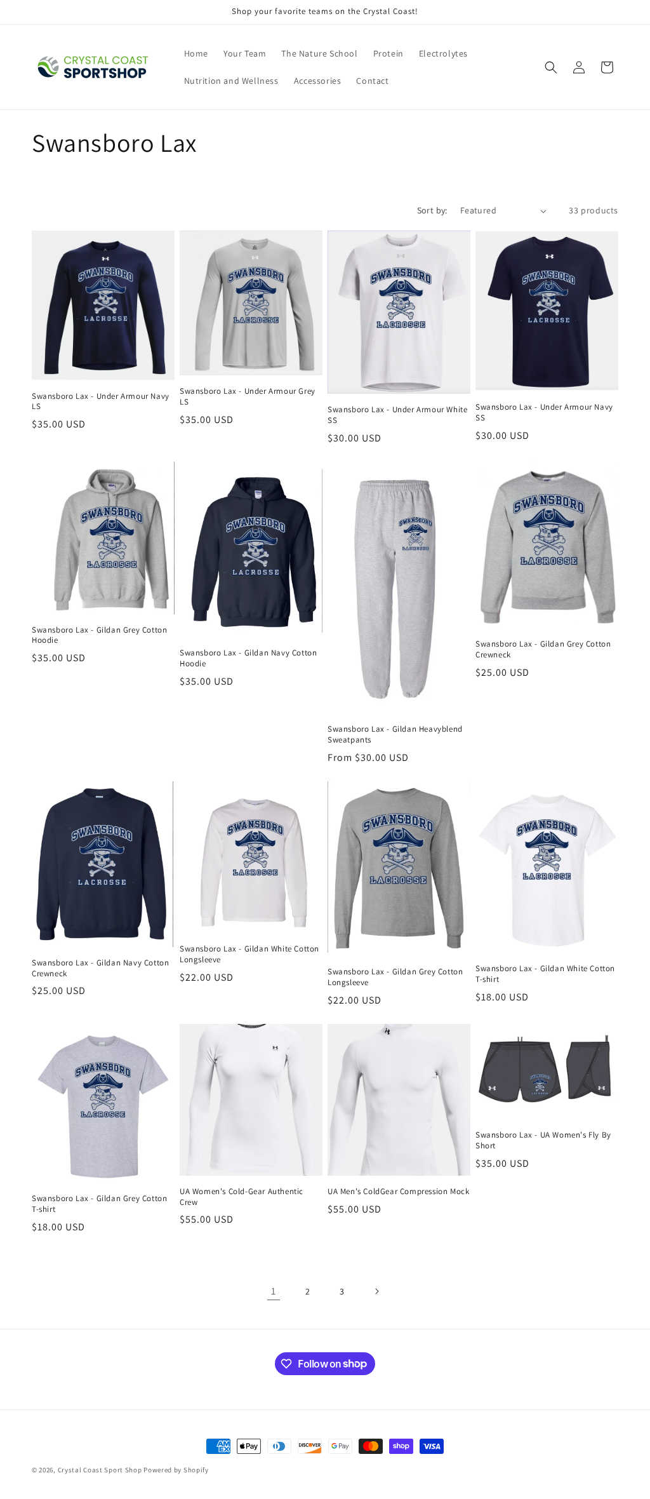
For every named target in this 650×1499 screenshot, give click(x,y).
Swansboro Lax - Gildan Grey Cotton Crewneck (543, 649)
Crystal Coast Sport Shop (100, 1469)
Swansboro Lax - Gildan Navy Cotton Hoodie (248, 658)
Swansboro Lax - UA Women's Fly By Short (543, 1140)
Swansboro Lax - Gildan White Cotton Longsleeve (249, 954)
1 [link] (273, 1291)
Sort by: (432, 210)
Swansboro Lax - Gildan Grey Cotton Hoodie (99, 635)
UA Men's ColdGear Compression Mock (398, 1191)
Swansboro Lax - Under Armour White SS (397, 415)
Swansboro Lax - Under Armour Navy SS (544, 412)
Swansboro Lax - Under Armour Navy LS (100, 401)
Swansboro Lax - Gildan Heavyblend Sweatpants (395, 734)
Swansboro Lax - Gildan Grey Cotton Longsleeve (395, 977)
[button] (551, 67)
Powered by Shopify (176, 1469)
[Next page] (376, 1291)
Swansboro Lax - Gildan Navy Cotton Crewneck (100, 968)
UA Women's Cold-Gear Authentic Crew (241, 1196)
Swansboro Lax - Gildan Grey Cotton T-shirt (99, 1203)
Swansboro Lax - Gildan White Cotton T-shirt (545, 974)
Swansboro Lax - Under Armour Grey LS (247, 396)
